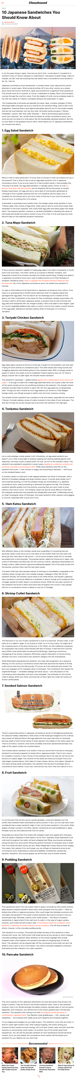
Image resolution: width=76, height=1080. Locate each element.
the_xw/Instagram (68, 635)
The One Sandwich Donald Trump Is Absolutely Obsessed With (47, 1069)
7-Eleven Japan (69, 728)
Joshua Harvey (9, 22)
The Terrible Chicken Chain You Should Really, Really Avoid (28, 1068)
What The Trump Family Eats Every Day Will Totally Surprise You (10, 1069)
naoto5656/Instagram (67, 901)
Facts (4, 8)
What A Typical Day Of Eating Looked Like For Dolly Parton (66, 1068)
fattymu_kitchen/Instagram (66, 265)
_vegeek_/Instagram (68, 360)
